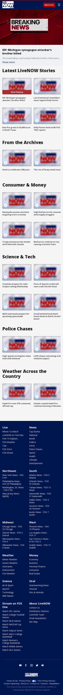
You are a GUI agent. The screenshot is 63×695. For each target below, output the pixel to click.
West (32, 522)
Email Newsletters (37, 618)
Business (33, 563)
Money (33, 555)
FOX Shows (7, 452)
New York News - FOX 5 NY (12, 476)
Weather (8, 555)
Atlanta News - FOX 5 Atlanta (39, 476)
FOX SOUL (7, 449)
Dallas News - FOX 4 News (39, 501)
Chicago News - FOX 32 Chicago (12, 528)
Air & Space (7, 585)
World (32, 438)
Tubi (4, 445)
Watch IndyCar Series (12, 630)
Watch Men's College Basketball (12, 635)
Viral (32, 581)
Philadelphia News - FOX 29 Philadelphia (11, 482)
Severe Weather (9, 563)
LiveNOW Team (36, 614)
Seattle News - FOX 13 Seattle (40, 546)
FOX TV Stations (10, 438)
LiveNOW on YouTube (12, 435)
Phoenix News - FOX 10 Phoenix (39, 528)
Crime (32, 445)
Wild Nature (7, 595)
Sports (32, 452)
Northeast (9, 471)
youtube (20, 665)
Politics (32, 442)
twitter (37, 665)
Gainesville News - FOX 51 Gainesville (40, 495)
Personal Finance (37, 566)
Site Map (33, 621)
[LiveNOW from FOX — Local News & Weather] (8, 4)
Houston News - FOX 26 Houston (39, 507)
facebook (26, 665)
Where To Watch (10, 431)
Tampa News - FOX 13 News (40, 488)
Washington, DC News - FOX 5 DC (13, 488)
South (33, 471)
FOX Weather (8, 442)
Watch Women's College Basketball (11, 641)
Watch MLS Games (11, 650)
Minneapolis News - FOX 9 (11, 540)
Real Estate (34, 573)
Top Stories (34, 431)
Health (32, 456)
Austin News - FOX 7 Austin (39, 513)
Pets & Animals (36, 592)
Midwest (8, 522)
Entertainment (36, 463)
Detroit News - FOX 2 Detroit (12, 534)
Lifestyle (33, 459)
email (42, 665)
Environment (8, 570)
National (33, 435)
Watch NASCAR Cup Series (11, 625)
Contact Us (34, 607)
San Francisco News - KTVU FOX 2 (39, 540)
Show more (8, 62)
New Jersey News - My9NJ (11, 495)
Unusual (33, 588)
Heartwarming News (39, 585)
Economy (33, 559)
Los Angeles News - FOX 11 (38, 534)
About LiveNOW (39, 603)
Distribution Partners (39, 611)
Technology (7, 592)
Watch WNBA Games (12, 646)
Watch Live (49, 5)
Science (7, 581)
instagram (31, 665)
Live (5, 427)
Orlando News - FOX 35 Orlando (39, 482)
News (32, 427)
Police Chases (35, 449)
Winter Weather (9, 559)
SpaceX (5, 588)
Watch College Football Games (13, 616)
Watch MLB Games (11, 620)
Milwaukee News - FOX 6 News (13, 546)
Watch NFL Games (11, 611)
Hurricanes (7, 566)
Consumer (34, 570)
